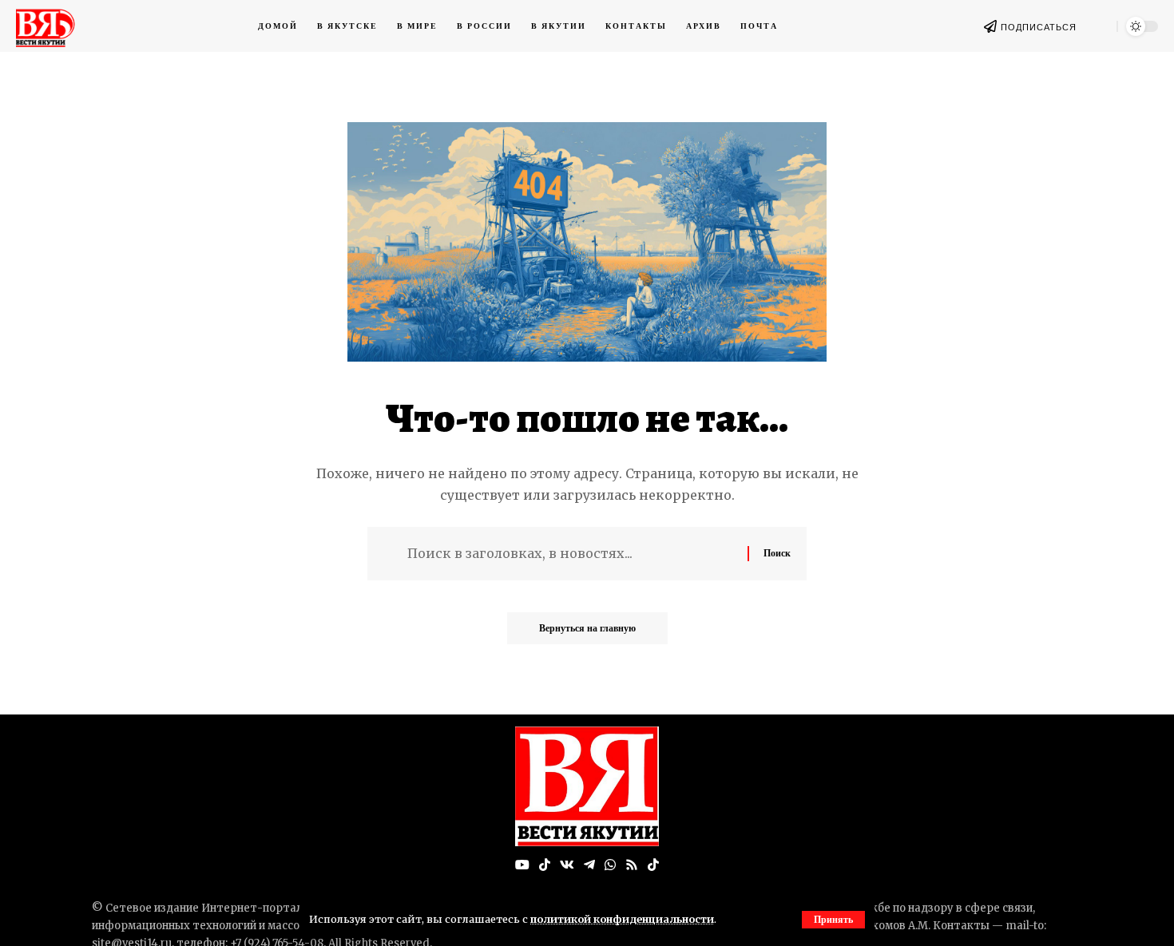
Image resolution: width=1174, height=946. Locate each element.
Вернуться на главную (587, 628)
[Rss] (631, 865)
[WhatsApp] (610, 865)
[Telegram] (589, 865)
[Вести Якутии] (587, 786)
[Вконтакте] (567, 865)
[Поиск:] (571, 553)
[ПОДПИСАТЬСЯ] (990, 26)
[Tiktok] (653, 865)
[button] (833, 919)
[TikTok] (544, 865)
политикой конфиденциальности (622, 918)
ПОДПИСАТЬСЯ (1039, 27)
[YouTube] (522, 865)
